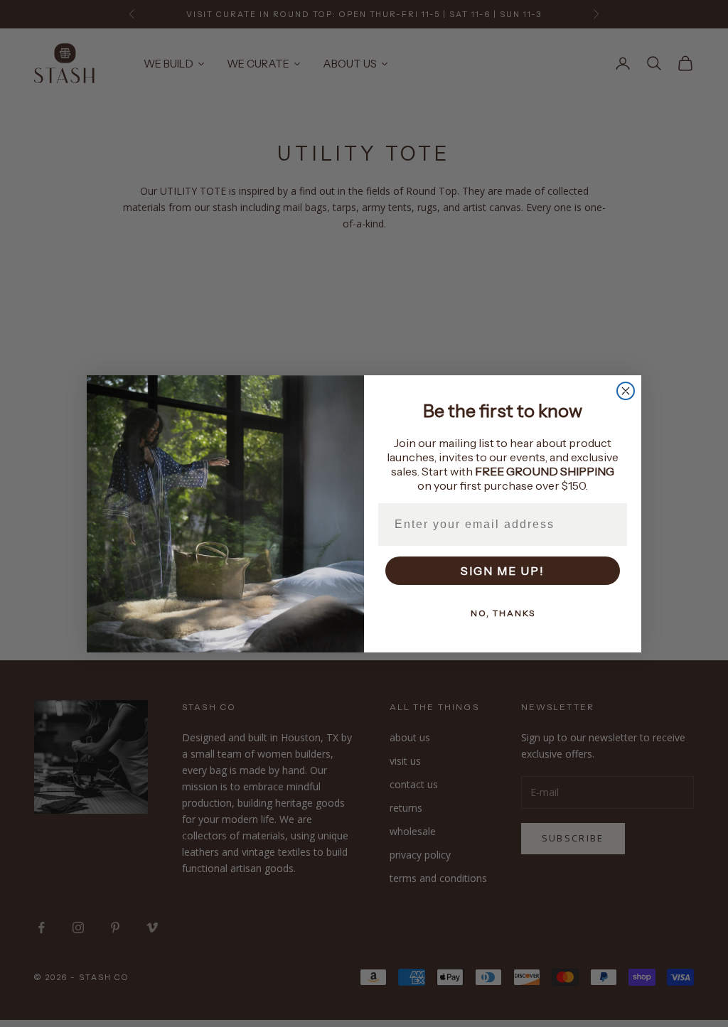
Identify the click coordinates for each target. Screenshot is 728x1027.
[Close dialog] (625, 390)
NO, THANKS (503, 613)
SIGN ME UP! (503, 571)
